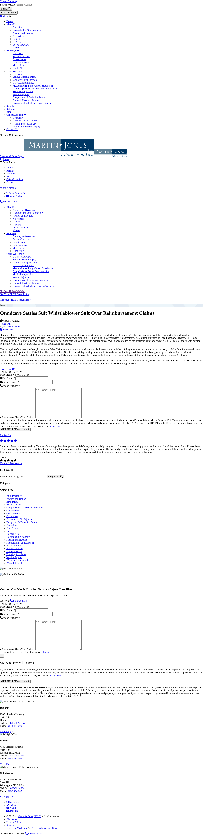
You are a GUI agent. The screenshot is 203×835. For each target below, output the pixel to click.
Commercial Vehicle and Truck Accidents (33, 103)
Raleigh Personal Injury (24, 123)
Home (9, 21)
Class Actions (13, 513)
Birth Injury (12, 501)
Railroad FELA (14, 551)
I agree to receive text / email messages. (26, 652)
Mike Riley (18, 65)
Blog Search (6, 476)
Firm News (12, 528)
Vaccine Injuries (21, 94)
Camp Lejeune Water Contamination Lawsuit (35, 88)
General (10, 531)
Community (12, 516)
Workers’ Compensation (25, 79)
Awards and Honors (23, 33)
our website (55, 426)
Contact (10, 182)
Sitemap (10, 825)
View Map (5, 731)
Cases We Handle (15, 71)
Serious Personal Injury (24, 76)
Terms (46, 652)
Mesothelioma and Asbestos (20, 542)
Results (10, 106)
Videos (16, 47)
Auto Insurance (14, 496)
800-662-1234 (10, 201)
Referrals (10, 109)
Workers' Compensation (18, 560)
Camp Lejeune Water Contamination (31, 271)
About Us (11, 24)
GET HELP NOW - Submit (15, 429)
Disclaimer (11, 819)
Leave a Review (21, 44)
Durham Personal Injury (25, 120)
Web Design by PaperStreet (44, 828)
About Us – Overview (24, 210)
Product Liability (14, 548)
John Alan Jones (21, 62)
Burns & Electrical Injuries (26, 100)
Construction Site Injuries (19, 519)
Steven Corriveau (21, 56)
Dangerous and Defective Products (30, 97)
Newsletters (18, 36)
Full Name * (8, 378)
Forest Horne (19, 59)
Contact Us (12, 129)
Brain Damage (13, 504)
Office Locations (15, 114)
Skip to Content (8, 1)
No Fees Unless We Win (12, 291)
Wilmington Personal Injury (26, 126)
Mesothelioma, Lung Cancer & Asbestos (33, 85)
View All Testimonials (11, 463)
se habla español (8, 187)
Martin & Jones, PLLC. (29, 816)
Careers (16, 38)
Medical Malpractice (23, 91)
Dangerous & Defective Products (22, 522)
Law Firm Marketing (16, 828)
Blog (8, 112)
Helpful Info (12, 533)
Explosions (11, 525)
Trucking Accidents (16, 554)
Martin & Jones (12, 326)
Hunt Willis (18, 68)
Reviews (17, 41)
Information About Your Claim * (18, 417)
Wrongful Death (14, 563)
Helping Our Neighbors (18, 536)
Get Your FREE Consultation (14, 294)
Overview (18, 27)
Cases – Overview (22, 256)
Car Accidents (13, 510)
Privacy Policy (13, 822)
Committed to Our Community (28, 30)
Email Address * (11, 382)
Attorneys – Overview (24, 236)
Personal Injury (14, 545)
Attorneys (11, 50)
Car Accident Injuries (23, 82)
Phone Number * (11, 385)
